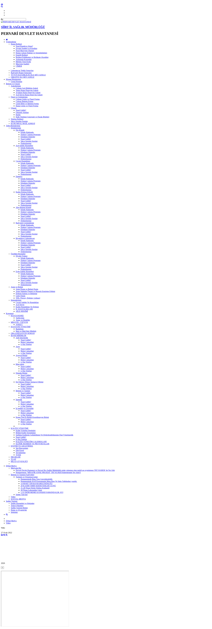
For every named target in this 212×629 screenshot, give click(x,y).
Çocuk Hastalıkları (23, 161)
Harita (18, 115)
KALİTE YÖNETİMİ (19, 428)
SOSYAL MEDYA (18, 499)
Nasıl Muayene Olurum (25, 51)
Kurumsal (9, 313)
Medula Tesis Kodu (23, 62)
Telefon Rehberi (17, 119)
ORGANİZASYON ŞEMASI (23, 333)
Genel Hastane (16, 81)
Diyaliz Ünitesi (21, 256)
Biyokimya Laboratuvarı (25, 238)
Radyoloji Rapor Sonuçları (21, 73)
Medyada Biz (16, 468)
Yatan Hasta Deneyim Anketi (27, 90)
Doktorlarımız (26, 143)
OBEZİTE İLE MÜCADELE (22, 77)
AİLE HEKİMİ (22, 311)
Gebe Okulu (20, 296)
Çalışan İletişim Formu (24, 101)
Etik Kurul (20, 450)
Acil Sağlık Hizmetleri (24, 146)
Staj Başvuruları (22, 448)
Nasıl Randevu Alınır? (24, 46)
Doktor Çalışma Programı (30, 135)
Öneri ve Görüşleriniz (19, 97)
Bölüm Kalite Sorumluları (26, 433)
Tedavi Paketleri (17, 506)
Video (13, 497)
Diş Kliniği (20, 130)
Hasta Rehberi (16, 44)
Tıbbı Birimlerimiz (13, 126)
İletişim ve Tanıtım (23, 391)
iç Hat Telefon (26, 344)
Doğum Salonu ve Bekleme (26, 294)
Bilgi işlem (20, 364)
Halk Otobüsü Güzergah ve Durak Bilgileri (32, 117)
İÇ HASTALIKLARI (24, 309)
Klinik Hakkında (27, 132)
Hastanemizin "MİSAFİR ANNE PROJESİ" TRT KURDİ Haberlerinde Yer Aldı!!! (48, 472)
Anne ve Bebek (17, 287)
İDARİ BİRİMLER (18, 336)
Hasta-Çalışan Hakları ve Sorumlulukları (31, 53)
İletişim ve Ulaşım (13, 84)
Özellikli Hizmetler (18, 254)
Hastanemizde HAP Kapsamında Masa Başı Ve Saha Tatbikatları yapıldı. (49, 481)
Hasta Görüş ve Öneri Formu (27, 106)
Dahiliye (19, 176)
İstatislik (19, 400)
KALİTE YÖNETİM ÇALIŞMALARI (31, 442)
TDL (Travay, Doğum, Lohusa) (28, 298)
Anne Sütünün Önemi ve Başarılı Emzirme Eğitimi (35, 291)
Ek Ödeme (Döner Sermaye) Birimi (29, 382)
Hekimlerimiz (16, 300)
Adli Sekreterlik (22, 338)
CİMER (19, 66)
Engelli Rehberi (22, 55)
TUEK (18, 455)
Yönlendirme (11, 42)
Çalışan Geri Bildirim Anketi (27, 88)
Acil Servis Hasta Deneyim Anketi (29, 95)
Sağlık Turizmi (11, 501)
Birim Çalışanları (27, 342)
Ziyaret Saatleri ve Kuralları (26, 48)
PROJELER (15, 457)
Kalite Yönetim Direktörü (25, 430)
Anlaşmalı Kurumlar (24, 59)
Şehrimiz (14, 512)
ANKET (19, 324)
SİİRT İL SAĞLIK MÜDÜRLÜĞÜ (23, 27)
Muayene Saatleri (22, 64)
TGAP (13, 459)
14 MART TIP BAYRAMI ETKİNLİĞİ (36, 483)
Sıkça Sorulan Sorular (19, 121)
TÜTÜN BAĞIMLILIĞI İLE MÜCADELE (28, 75)
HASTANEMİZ (17, 316)
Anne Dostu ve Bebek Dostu (27, 289)
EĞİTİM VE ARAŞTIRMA (22, 446)
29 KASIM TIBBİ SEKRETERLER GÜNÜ (38, 486)
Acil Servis (20, 305)
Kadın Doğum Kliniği (24, 192)
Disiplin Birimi (21, 373)
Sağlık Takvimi (21, 495)
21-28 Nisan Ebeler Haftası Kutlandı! (35, 488)
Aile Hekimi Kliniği (23, 207)
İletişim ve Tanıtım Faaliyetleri (22, 475)
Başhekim (19, 329)
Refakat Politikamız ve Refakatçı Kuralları (32, 57)
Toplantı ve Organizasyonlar (27, 477)
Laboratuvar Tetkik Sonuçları (22, 70)
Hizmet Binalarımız (13, 79)
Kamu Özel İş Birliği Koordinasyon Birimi (32, 417)
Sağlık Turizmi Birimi (19, 508)
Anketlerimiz (16, 86)
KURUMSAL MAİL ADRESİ (23, 123)
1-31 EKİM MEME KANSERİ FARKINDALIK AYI (42, 492)
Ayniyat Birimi (21, 355)
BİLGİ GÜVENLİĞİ (19, 461)
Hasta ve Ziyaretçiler (19, 510)
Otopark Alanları (22, 112)
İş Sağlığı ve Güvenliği (24, 408)
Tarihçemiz (20, 318)
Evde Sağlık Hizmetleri (25, 271)
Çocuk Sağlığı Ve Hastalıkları (27, 302)
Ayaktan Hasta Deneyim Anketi (28, 93)
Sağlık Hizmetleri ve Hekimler (22, 503)
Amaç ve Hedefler (23, 320)
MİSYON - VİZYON (19, 322)
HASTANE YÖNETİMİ (20, 327)
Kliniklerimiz (16, 128)
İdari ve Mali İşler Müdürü (26, 331)
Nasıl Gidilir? (21, 110)
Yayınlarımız (21, 453)
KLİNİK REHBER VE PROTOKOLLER (32, 444)
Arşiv (18, 347)
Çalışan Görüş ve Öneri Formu (28, 99)
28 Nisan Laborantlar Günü (31, 490)
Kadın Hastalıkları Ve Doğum (27, 307)
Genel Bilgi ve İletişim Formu (27, 104)
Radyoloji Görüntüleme (25, 223)
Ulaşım (13, 108)
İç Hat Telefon (21, 439)
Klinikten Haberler (28, 137)
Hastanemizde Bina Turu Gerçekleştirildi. (37, 479)
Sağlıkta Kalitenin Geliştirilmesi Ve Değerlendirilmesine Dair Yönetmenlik (44, 435)
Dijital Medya (11, 466)
